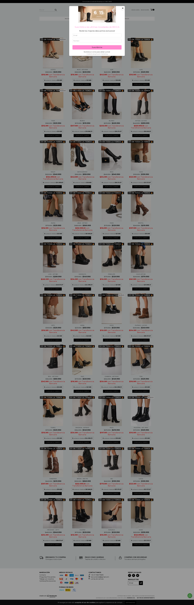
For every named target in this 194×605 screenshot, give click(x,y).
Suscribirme (97, 47)
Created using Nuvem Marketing (97, 54)
